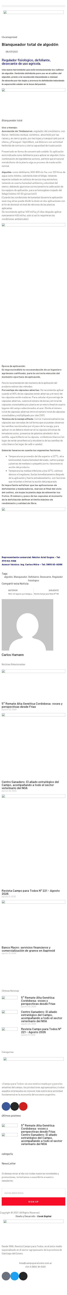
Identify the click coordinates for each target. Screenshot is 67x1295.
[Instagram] (14, 1106)
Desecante (45, 576)
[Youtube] (23, 1106)
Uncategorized (9, 37)
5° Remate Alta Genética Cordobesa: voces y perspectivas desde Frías (32, 705)
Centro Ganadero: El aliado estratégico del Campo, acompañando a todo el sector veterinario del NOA (30, 785)
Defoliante (33, 576)
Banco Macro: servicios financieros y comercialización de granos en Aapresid (28, 948)
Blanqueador (20, 576)
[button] (33, 6)
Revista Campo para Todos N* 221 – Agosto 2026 (31, 892)
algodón (8, 576)
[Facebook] (6, 1106)
